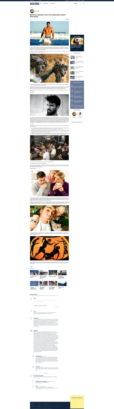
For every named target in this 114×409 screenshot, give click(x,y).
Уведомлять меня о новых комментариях (41, 305)
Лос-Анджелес (46, 406)
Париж (51, 406)
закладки (79, 0)
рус (36, 0)
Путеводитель (45, 3)
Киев (41, 406)
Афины (39, 406)
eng (38, 0)
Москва (49, 406)
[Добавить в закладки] (68, 7)
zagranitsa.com (33, 0)
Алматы (35, 406)
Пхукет (55, 406)
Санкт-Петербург (58, 406)
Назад (31, 7)
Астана (37, 406)
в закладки (65, 266)
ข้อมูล (40, 0)
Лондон (43, 406)
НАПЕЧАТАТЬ (61, 266)
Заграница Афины (34, 4)
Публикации (53, 3)
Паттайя (53, 406)
